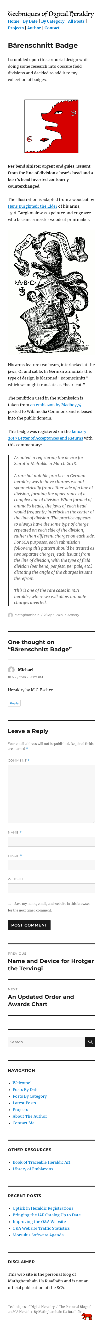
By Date (30, 21)
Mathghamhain (27, 615)
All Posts (76, 21)
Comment (19, 760)
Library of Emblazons (33, 1169)
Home (13, 21)
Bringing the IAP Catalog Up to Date (47, 1215)
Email (15, 856)
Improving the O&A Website (39, 1221)
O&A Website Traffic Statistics (41, 1228)
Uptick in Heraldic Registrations (43, 1208)
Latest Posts (24, 1103)
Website (16, 879)
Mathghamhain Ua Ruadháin (60, 1312)
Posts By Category (30, 1096)
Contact (52, 28)
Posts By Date (26, 1089)
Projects (16, 28)
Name (15, 832)
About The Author (30, 1116)
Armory (73, 615)
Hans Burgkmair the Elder (32, 206)
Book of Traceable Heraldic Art (41, 1162)
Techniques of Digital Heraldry (31, 1307)
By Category (52, 21)
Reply (14, 703)
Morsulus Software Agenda (38, 1235)
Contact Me (23, 1123)
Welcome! (22, 1082)
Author (34, 28)
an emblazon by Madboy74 (55, 404)
